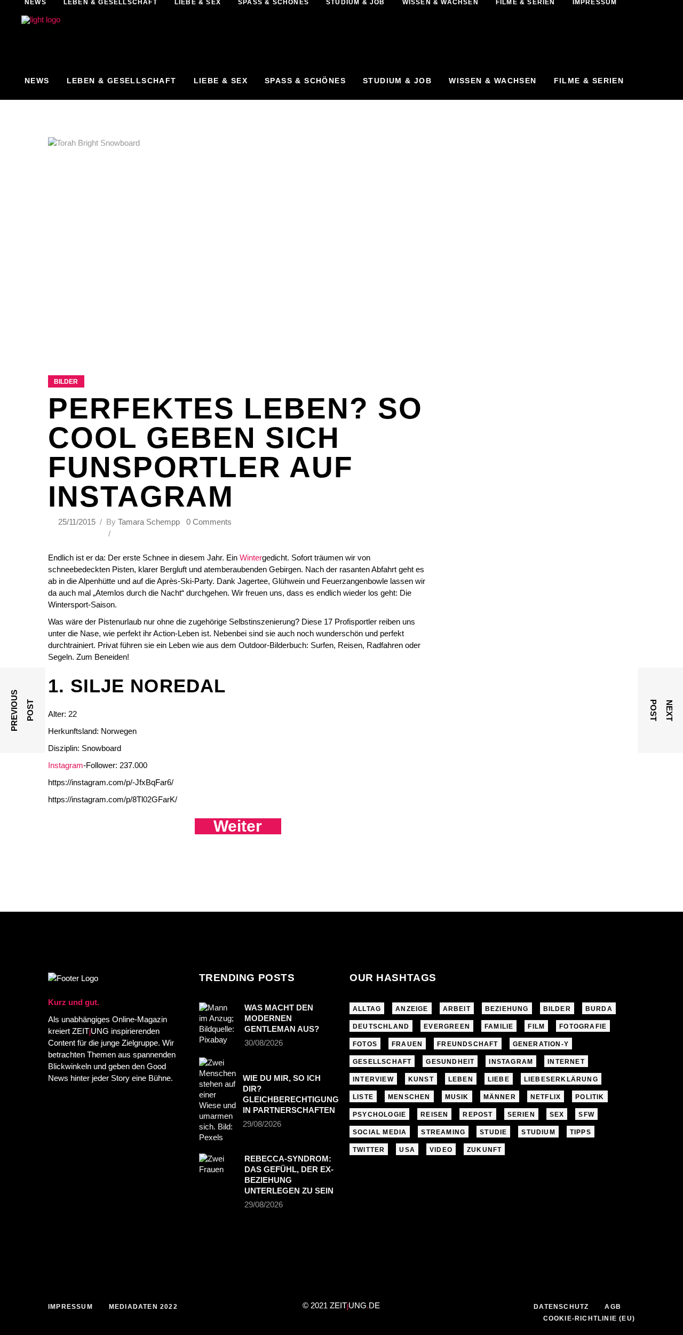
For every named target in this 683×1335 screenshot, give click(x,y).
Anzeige (411, 1009)
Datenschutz (561, 1306)
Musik (457, 1097)
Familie (499, 1026)
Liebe (499, 1079)
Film (536, 1026)
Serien (521, 1114)
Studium (538, 1132)
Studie (493, 1132)
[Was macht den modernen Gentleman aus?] (218, 1023)
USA (407, 1150)
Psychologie (379, 1114)
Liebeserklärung (561, 1079)
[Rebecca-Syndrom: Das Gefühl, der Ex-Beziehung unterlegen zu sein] (218, 1166)
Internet (566, 1061)
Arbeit (457, 1009)
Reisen (434, 1114)
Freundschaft (467, 1044)
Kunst (421, 1079)
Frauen (407, 1044)
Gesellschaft (382, 1061)
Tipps (580, 1132)
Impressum (70, 1306)
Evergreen (447, 1026)
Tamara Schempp (149, 521)
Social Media (380, 1132)
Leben (460, 1079)
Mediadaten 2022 (143, 1306)
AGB (613, 1306)
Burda (599, 1009)
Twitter (369, 1150)
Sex (557, 1114)
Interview (373, 1079)
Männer (499, 1097)
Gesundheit (450, 1061)
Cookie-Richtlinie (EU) (589, 1318)
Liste (363, 1097)
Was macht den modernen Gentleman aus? (281, 1018)
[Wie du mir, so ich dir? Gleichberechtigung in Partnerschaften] (217, 1100)
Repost (478, 1114)
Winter (251, 557)
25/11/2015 (78, 521)
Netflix (545, 1097)
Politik (589, 1097)
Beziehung (507, 1009)
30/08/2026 (263, 1042)
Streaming (443, 1132)
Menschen (409, 1097)
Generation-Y (541, 1044)
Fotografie (583, 1026)
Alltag (367, 1009)
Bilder (66, 381)
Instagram (65, 765)
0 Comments (209, 521)
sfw (586, 1114)
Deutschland (381, 1026)
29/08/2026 (262, 1123)
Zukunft (484, 1150)
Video (441, 1150)
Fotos (365, 1044)
